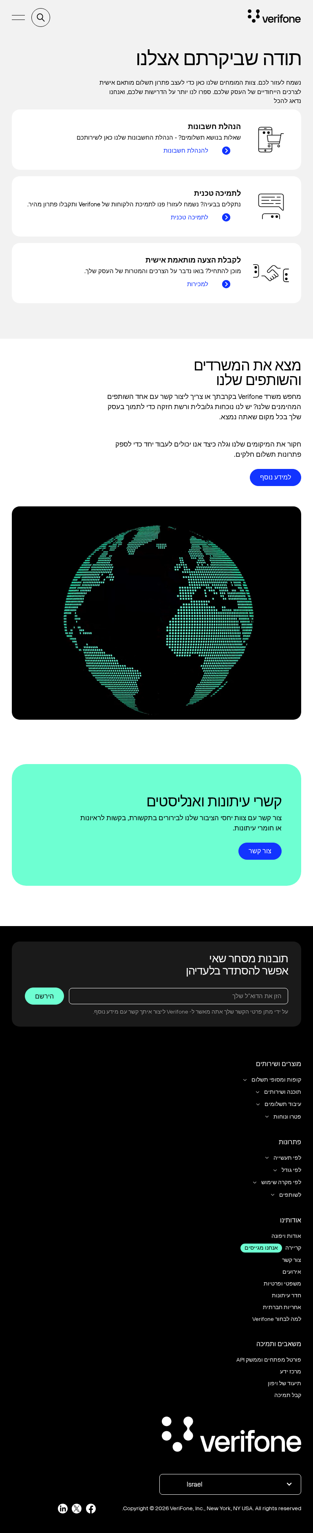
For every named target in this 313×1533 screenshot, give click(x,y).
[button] (18, 17)
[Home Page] (274, 17)
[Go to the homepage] (231, 1435)
